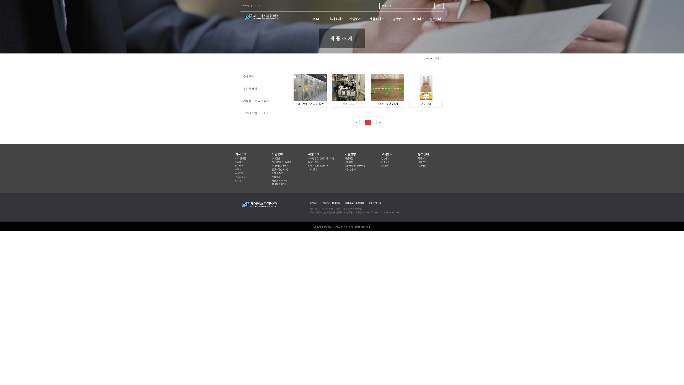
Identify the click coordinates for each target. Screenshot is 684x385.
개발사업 (349, 158)
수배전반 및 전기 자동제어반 (310, 103)
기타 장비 (426, 103)
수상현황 (239, 173)
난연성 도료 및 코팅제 (387, 103)
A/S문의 (385, 165)
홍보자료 (422, 165)
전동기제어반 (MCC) (281, 162)
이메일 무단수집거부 (354, 203)
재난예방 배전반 (279, 184)
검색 (439, 5)
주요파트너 (240, 177)
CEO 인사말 (240, 158)
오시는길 (239, 180)
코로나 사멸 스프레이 (255, 113)
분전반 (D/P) (278, 173)
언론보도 (422, 162)
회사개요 (239, 162)
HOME (316, 19)
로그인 (257, 5)
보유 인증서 (350, 169)
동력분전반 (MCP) (280, 165)
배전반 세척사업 (279, 180)
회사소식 (422, 158)
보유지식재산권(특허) (355, 165)
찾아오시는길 (375, 203)
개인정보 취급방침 (331, 203)
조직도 (238, 169)
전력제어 (276, 177)
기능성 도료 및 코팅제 (256, 101)
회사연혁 (239, 165)
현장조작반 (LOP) (280, 169)
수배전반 (248, 76)
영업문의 (385, 158)
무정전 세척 (250, 89)
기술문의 (385, 162)
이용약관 (314, 203)
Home (429, 58)
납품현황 (349, 162)
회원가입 (244, 5)
